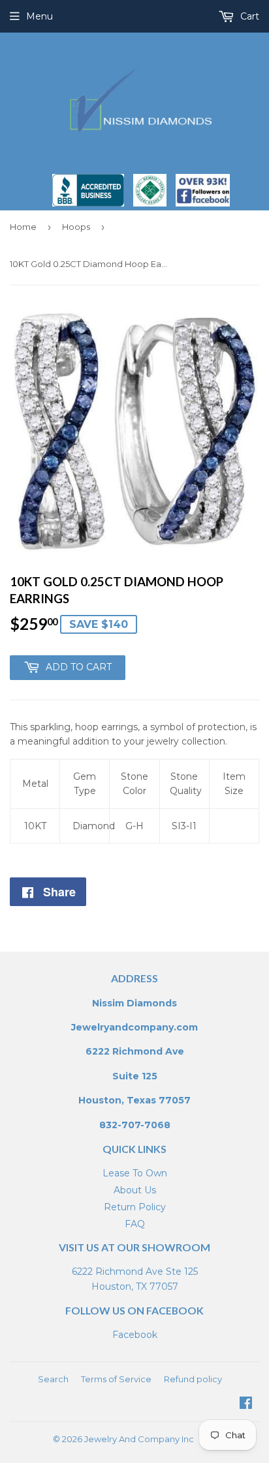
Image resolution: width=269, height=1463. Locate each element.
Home (23, 226)
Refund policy (193, 1379)
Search (53, 1379)
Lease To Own (135, 1173)
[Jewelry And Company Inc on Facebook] (246, 1404)
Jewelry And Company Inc (139, 1439)
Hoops (76, 226)
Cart (248, 16)
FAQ (135, 1224)
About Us (135, 1190)
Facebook (134, 1335)
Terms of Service (116, 1379)
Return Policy (135, 1207)
